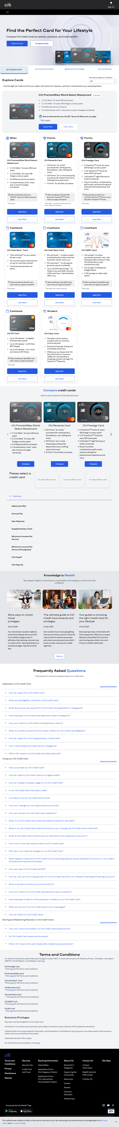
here (54, 276)
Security (26, 1060)
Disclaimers (10, 1073)
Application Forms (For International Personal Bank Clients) (47, 1079)
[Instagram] (103, 1105)
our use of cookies (18, 1123)
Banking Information (48, 1060)
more (67, 260)
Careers (67, 1083)
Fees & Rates (43, 1065)
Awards (67, 1087)
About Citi (69, 1060)
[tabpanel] (59, 322)
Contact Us (88, 1060)
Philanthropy (69, 1099)
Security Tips (27, 1065)
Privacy (8, 1068)
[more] (7, 12)
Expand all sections (108, 687)
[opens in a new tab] (8, 5)
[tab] (14, 69)
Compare (26, 464)
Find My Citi (87, 1079)
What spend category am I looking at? (100, 77)
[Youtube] (108, 1105)
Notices (8, 1078)
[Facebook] (113, 1105)
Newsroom (68, 1079)
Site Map (106, 1060)
